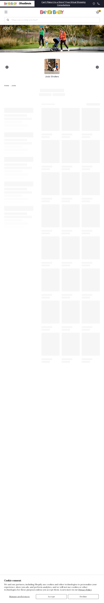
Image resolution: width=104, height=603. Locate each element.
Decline (83, 596)
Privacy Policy (85, 589)
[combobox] (53, 20)
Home (6, 85)
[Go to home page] (52, 12)
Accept (51, 596)
